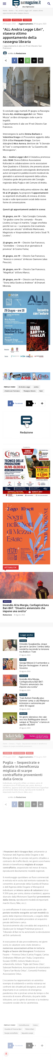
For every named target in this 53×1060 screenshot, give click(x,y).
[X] (21, 60)
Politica (23, 659)
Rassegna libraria (29, 391)
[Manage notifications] (6, 1053)
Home (5, 11)
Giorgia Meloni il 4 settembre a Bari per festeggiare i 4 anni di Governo (34, 665)
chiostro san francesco (12, 391)
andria (36, 387)
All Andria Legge (24, 387)
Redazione (21, 53)
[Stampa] (40, 60)
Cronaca (23, 641)
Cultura (27, 20)
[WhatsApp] (27, 60)
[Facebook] (14, 60)
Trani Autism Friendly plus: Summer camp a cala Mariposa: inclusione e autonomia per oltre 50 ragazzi (34, 702)
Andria (11, 11)
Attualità (17, 20)
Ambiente (7, 601)
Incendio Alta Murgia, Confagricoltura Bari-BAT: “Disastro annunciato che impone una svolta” (26, 608)
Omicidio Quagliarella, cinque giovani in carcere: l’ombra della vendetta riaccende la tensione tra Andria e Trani (34, 648)
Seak (41, 391)
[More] (42, 403)
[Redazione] (5, 53)
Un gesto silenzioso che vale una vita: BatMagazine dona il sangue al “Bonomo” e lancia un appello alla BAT (34, 721)
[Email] (34, 60)
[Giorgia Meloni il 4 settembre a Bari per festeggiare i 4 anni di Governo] (10, 664)
